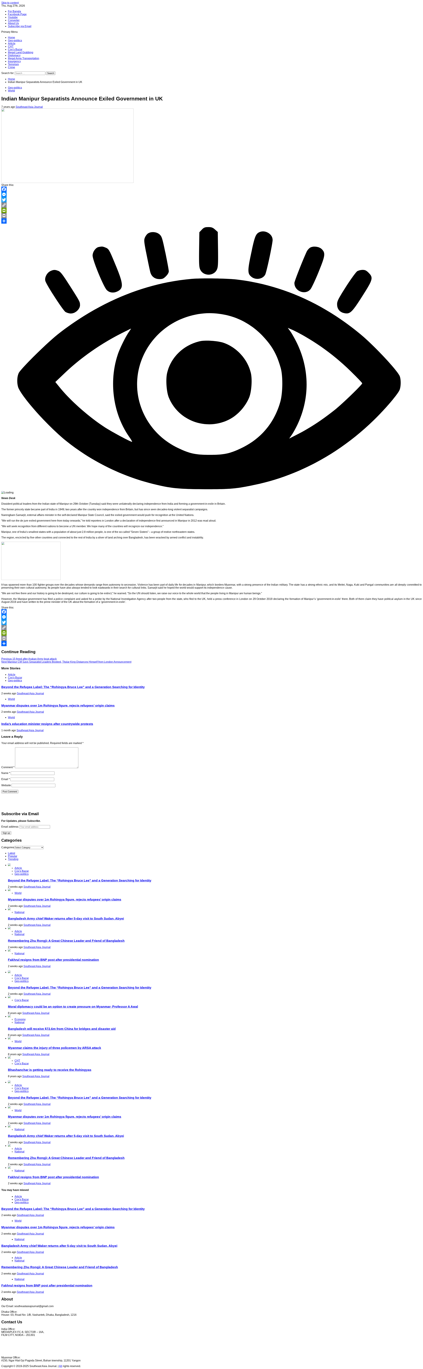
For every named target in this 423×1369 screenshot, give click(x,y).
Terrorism (13, 64)
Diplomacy (14, 55)
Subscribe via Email (19, 26)
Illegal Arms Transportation (23, 58)
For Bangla (14, 11)
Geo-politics (15, 40)
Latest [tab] (11, 853)
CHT (11, 46)
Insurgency (14, 61)
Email (5, 779)
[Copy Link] (211, 205)
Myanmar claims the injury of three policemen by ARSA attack (54, 1048)
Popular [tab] (12, 856)
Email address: (10, 826)
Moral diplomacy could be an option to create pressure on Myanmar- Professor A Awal (73, 1006)
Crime (11, 67)
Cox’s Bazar (15, 49)
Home (11, 37)
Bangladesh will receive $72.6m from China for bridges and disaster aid (62, 1029)
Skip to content (10, 2)
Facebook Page (17, 14)
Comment (7, 767)
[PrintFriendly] (211, 210)
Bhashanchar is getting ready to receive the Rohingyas (49, 1070)
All (60, 1366)
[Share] (211, 221)
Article (11, 43)
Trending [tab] (13, 859)
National (19, 912)
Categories (7, 847)
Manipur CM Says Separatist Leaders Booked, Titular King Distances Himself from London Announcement (66, 661)
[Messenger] (211, 194)
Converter (13, 20)
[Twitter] (211, 199)
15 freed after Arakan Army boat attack (29, 658)
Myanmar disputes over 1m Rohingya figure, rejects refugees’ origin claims (58, 705)
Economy (20, 1019)
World (11, 90)
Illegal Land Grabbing (20, 52)
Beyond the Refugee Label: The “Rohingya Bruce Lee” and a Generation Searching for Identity (73, 687)
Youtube (13, 17)
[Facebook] (211, 189)
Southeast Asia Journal (29, 106)
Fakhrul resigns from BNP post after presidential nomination (53, 959)
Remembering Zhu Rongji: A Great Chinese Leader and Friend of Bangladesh (66, 940)
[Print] (211, 215)
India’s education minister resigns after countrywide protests (47, 724)
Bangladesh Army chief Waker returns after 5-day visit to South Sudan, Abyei (66, 918)
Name (5, 773)
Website (6, 785)
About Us (13, 23)
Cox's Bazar (15, 677)
